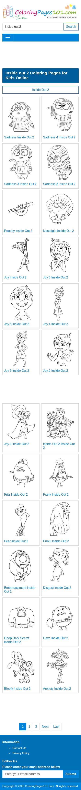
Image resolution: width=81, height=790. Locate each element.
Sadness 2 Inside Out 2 (59, 184)
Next (45, 726)
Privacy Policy (20, 753)
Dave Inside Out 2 (55, 638)
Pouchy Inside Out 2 (18, 230)
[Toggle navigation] (7, 37)
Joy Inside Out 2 (15, 277)
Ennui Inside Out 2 (56, 541)
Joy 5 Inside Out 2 (16, 324)
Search (71, 26)
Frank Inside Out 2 (56, 494)
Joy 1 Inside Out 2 (16, 444)
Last (56, 726)
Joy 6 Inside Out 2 (55, 277)
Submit (70, 774)
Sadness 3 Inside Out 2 (20, 184)
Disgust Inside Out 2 (57, 587)
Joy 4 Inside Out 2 (55, 324)
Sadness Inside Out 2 (19, 137)
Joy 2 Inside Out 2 (55, 370)
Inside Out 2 (40, 89)
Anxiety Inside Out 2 (57, 688)
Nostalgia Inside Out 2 (58, 230)
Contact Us (19, 747)
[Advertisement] (40, 55)
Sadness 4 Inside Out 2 (59, 137)
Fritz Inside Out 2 (16, 494)
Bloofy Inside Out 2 (17, 688)
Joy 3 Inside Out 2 (16, 370)
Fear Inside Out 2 (16, 541)
